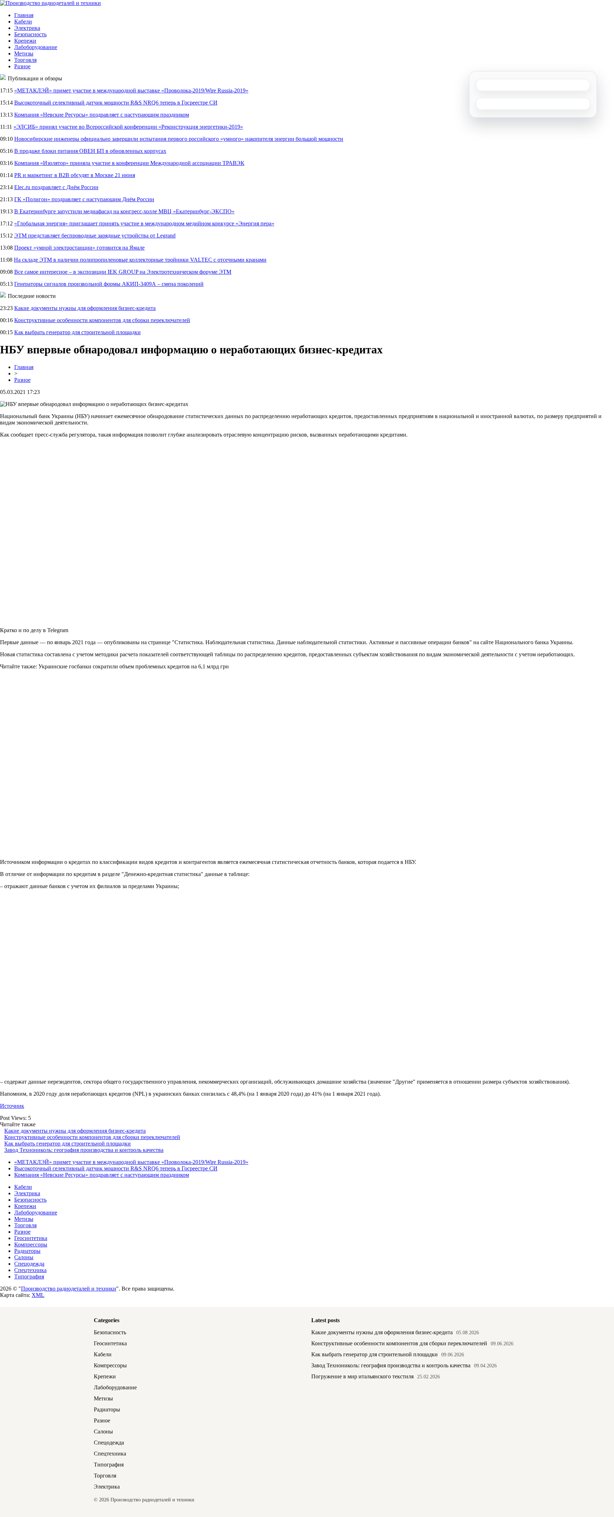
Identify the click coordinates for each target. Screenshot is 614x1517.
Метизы (23, 53)
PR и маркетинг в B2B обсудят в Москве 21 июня (74, 175)
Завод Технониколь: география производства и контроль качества (83, 1150)
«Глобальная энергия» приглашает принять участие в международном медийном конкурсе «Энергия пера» (144, 223)
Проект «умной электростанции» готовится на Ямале (79, 248)
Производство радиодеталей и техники (68, 1289)
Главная (23, 15)
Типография (29, 1276)
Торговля (25, 60)
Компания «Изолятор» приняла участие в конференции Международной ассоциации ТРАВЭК (129, 163)
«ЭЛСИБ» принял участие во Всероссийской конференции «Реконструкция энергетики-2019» (128, 127)
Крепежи (25, 41)
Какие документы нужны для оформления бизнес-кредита (85, 308)
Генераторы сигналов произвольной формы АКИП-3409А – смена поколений (109, 284)
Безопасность (30, 34)
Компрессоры (30, 1244)
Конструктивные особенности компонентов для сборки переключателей (102, 320)
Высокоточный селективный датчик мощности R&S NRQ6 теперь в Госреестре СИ (115, 103)
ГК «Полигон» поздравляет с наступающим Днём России (84, 199)
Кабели (23, 21)
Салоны (23, 1257)
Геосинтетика (30, 1238)
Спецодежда (29, 1264)
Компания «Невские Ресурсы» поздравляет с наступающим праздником (101, 115)
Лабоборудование (35, 47)
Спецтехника (30, 1270)
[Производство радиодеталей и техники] (50, 3)
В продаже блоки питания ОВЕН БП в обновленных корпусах (90, 151)
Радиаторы (27, 1251)
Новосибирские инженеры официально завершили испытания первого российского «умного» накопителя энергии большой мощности (178, 139)
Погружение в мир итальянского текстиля (362, 1376)
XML (38, 1295)
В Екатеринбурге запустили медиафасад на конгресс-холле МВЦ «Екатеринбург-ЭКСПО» (124, 211)
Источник (12, 1106)
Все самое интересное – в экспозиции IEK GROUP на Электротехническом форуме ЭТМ (122, 272)
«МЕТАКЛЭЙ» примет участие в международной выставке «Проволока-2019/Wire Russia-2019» (131, 90)
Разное (22, 66)
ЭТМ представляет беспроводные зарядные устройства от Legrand (95, 236)
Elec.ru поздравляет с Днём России (56, 187)
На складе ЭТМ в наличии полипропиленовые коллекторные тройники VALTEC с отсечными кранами (140, 260)
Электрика (27, 28)
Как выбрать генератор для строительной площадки (77, 332)
